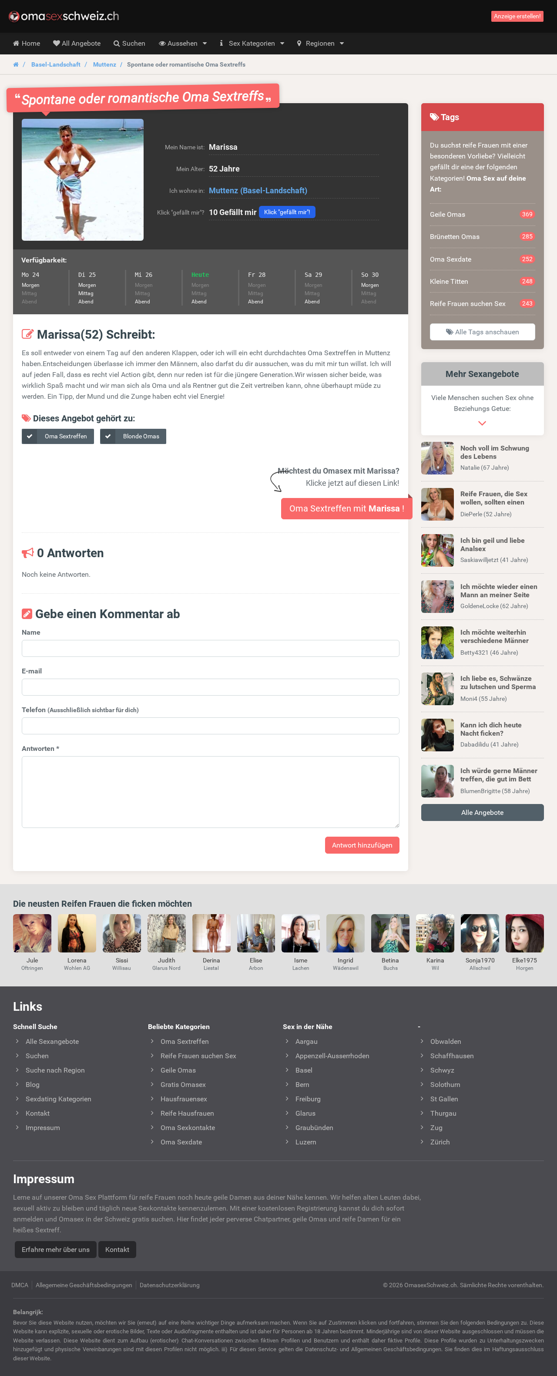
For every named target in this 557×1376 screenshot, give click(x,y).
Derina (211, 960)
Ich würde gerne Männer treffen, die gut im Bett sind (498, 779)
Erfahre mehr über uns (56, 1249)
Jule (32, 960)
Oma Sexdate (481, 259)
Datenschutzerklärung (170, 1285)
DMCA (19, 1285)
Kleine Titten (481, 281)
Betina (390, 960)
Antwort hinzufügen (362, 845)
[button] (83, 180)
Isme (300, 960)
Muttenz (104, 64)
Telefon (80, 710)
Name (31, 632)
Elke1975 (524, 960)
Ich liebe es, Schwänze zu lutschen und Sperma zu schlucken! (498, 686)
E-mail (32, 671)
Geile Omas (481, 214)
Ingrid (345, 960)
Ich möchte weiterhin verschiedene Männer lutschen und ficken (494, 640)
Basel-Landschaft (56, 64)
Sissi (122, 960)
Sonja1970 (480, 960)
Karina (435, 960)
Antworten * (40, 748)
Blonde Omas (140, 436)
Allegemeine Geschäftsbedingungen (84, 1285)
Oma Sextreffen (65, 436)
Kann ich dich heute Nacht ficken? (491, 729)
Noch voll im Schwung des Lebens (494, 452)
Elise (256, 960)
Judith (166, 960)
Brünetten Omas (481, 236)
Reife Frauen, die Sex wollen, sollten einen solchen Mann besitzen (496, 502)
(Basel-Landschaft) (273, 190)
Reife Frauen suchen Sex (481, 303)
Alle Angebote (482, 812)
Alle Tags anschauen (486, 332)
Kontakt (117, 1249)
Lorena (77, 960)
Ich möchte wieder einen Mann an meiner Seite (498, 590)
